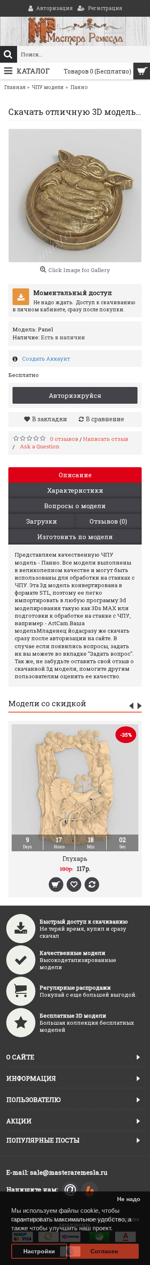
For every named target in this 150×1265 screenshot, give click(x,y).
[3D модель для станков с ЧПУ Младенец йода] (75, 195)
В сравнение (105, 419)
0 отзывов (64, 439)
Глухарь (75, 859)
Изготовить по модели (75, 536)
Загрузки (41, 521)
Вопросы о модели (75, 505)
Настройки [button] (39, 1251)
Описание (75, 475)
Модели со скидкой (47, 703)
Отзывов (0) (108, 521)
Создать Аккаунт (45, 358)
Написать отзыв (105, 439)
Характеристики (75, 490)
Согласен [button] (104, 1251)
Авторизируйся (75, 395)
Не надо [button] (128, 1199)
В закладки (49, 419)
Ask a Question (39, 446)
